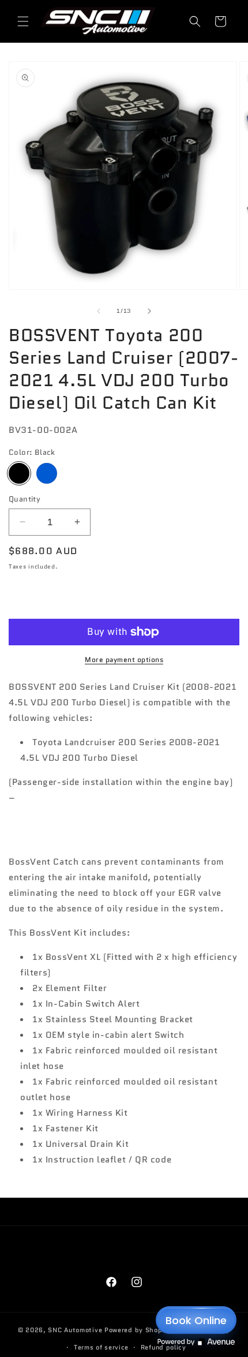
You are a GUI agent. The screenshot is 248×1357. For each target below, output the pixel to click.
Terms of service (101, 1347)
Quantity (24, 499)
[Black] (19, 473)
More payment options (124, 659)
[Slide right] (149, 311)
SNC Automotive (75, 1329)
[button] (23, 21)
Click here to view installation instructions (111, 797)
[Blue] (46, 473)
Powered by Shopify (137, 1329)
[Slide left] (98, 311)
